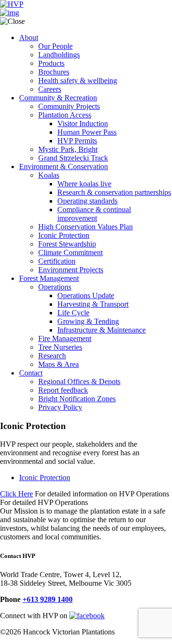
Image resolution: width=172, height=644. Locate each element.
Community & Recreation (58, 98)
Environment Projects (70, 270)
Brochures (53, 72)
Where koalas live (84, 184)
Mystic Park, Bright (67, 149)
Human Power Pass (87, 132)
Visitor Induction (82, 123)
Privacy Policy (60, 407)
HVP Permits (77, 141)
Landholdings (59, 55)
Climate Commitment (70, 252)
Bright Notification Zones (77, 399)
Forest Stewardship (67, 244)
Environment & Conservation (63, 166)
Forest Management (49, 278)
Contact (31, 373)
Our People (55, 46)
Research (52, 356)
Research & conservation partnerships (114, 192)
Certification (56, 261)
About (28, 37)
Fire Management (64, 338)
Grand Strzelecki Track (73, 158)
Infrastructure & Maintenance (101, 330)
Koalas (48, 175)
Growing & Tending (88, 321)
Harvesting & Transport (93, 304)
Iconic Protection (63, 235)
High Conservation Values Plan (85, 227)
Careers (49, 89)
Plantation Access (64, 115)
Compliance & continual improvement (94, 213)
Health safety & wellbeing (77, 80)
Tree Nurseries (60, 347)
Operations (54, 287)
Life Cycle (73, 313)
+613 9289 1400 (47, 599)
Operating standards (87, 201)
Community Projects (69, 106)
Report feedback (63, 390)
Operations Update (85, 295)
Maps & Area (58, 364)
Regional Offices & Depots (79, 381)
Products (51, 63)
